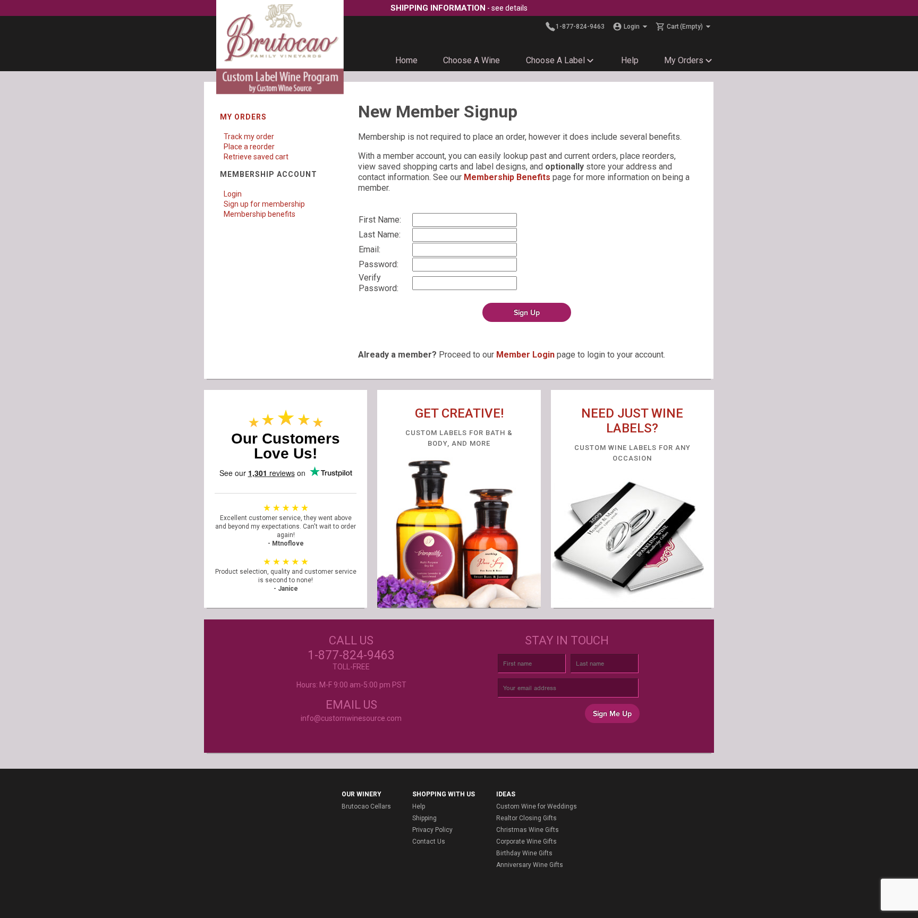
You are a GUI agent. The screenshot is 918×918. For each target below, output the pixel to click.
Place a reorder (249, 146)
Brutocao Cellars (366, 806)
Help (630, 60)
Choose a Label (555, 60)
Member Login (525, 355)
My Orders (683, 60)
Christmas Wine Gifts (527, 830)
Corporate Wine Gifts (526, 841)
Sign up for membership (264, 204)
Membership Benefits (507, 177)
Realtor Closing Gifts (526, 818)
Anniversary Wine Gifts (529, 865)
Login (233, 194)
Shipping (424, 818)
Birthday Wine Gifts (524, 853)
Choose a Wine (471, 60)
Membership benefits (259, 214)
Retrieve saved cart (256, 156)
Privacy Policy (432, 830)
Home (406, 60)
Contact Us (428, 841)
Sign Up (527, 312)
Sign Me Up (612, 713)
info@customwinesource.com (351, 718)
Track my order (249, 136)
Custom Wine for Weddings (536, 806)
